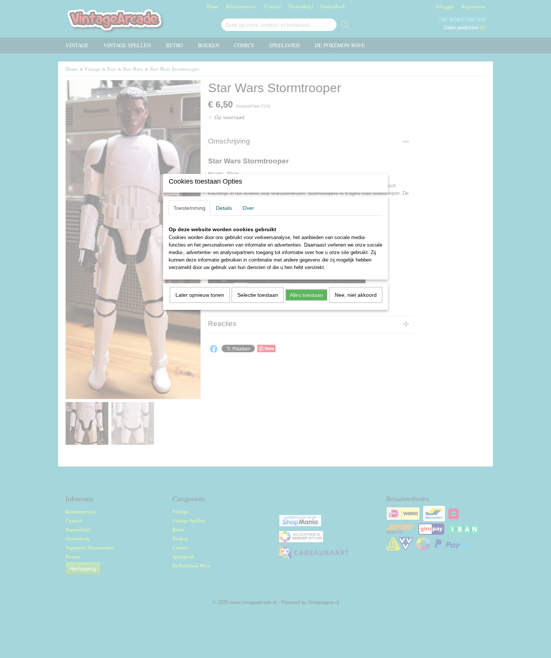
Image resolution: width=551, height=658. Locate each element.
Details (224, 208)
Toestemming (189, 208)
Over (248, 208)
